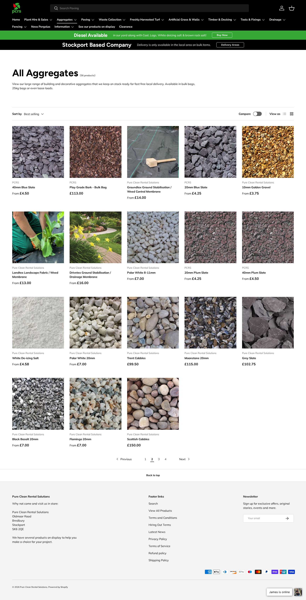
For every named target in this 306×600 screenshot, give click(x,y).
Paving (85, 20)
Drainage (275, 20)
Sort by (17, 114)
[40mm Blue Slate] (38, 152)
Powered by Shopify (58, 587)
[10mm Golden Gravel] (268, 152)
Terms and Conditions (163, 517)
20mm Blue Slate (196, 187)
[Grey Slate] (268, 322)
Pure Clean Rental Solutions (33, 587)
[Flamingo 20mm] (95, 404)
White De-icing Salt (25, 358)
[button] (292, 8)
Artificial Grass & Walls (184, 20)
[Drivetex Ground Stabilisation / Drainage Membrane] (95, 237)
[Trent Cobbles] (153, 322)
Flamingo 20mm (80, 439)
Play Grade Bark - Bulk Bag (88, 187)
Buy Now (222, 35)
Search (153, 503)
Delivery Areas (230, 44)
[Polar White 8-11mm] (153, 237)
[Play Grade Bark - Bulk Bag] (95, 152)
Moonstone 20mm (197, 358)
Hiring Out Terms (160, 525)
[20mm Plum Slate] (210, 237)
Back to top (153, 475)
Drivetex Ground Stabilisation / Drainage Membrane (90, 275)
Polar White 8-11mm (141, 272)
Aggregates (65, 20)
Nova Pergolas (40, 27)
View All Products (160, 510)
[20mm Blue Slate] (210, 152)
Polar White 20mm (82, 358)
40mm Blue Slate (23, 187)
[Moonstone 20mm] (210, 322)
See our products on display (96, 27)
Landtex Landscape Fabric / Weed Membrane (35, 275)
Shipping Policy (159, 560)
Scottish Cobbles (138, 439)
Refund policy (157, 553)
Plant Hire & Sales (36, 20)
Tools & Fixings (251, 20)
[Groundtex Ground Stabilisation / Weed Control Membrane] (153, 152)
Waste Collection (110, 20)
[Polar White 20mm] (95, 322)
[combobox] (149, 8)
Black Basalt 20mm (25, 439)
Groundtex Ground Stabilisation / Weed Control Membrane (149, 189)
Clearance (125, 27)
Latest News (157, 532)
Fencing (17, 27)
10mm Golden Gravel (256, 187)
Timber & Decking (220, 20)
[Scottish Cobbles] (153, 404)
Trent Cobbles (136, 358)
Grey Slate (249, 358)
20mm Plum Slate (196, 272)
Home (16, 20)
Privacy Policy (158, 539)
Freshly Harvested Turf (145, 20)
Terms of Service (159, 546)
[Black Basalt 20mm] (38, 404)
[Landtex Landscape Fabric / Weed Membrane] (38, 237)
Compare (245, 114)
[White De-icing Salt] (38, 322)
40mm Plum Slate (254, 272)
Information (62, 27)
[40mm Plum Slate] (268, 237)
